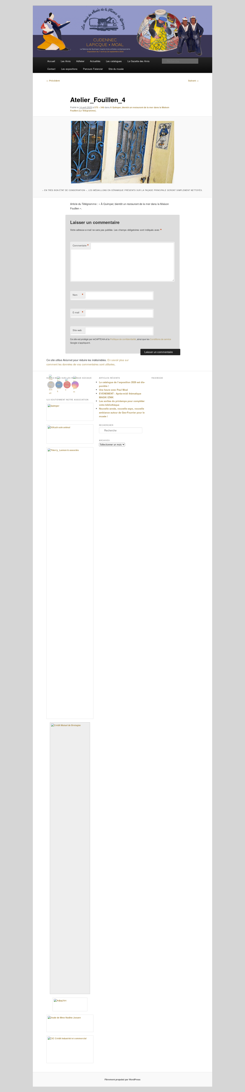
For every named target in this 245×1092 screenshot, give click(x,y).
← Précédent (53, 80)
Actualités (95, 61)
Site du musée (116, 69)
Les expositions (69, 69)
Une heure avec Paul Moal (113, 389)
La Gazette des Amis (139, 61)
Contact (51, 69)
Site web (77, 330)
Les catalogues (114, 61)
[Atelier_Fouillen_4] (122, 152)
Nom (78, 295)
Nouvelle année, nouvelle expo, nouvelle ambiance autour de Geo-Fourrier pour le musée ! (122, 412)
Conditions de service (160, 339)
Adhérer (80, 61)
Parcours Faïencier (93, 69)
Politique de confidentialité (123, 339)
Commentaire (81, 245)
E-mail (78, 312)
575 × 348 (99, 107)
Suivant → (193, 80)
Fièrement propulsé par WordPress (122, 1079)
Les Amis (66, 61)
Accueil (51, 61)
